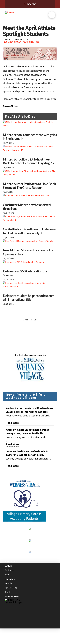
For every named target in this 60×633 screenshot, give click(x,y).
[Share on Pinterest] (33, 325)
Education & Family (12, 42)
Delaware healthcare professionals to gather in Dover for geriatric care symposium (27, 453)
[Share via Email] (47, 325)
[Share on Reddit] (40, 325)
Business (9, 570)
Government (11, 561)
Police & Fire (28, 42)
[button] (51, 14)
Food (7, 574)
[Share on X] (19, 325)
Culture (8, 566)
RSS (37, 42)
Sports (8, 592)
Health (8, 583)
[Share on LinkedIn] (26, 325)
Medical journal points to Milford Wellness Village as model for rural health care (29, 410)
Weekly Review (12, 596)
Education (10, 579)
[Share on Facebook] (12, 325)
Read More (12, 422)
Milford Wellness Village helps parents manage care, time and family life (27, 431)
